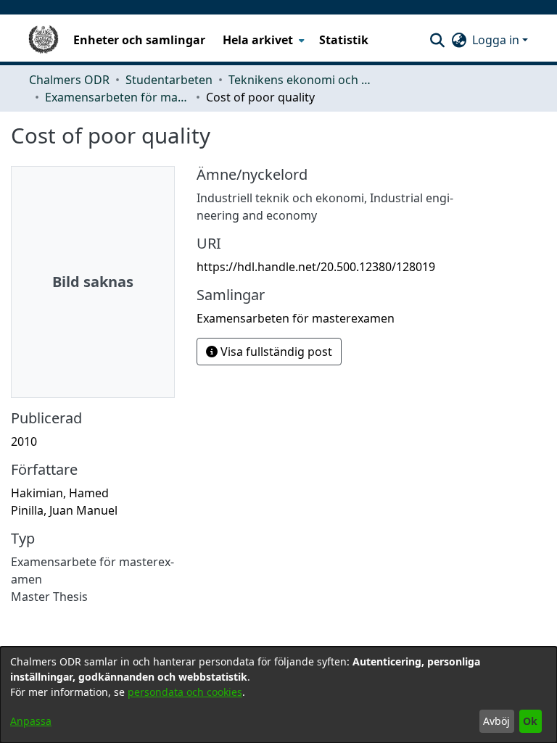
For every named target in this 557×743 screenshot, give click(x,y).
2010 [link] (24, 441)
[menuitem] (262, 39)
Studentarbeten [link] (169, 80)
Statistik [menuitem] (343, 40)
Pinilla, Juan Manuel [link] (64, 510)
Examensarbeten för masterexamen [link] (117, 97)
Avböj (496, 721)
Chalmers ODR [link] (69, 80)
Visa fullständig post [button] (275, 352)
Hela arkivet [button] (258, 40)
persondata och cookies (185, 692)
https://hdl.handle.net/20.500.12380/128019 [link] (316, 267)
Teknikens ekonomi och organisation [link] (301, 80)
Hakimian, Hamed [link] (60, 493)
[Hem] (43, 39)
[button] (437, 40)
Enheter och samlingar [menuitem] (139, 40)
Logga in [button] (497, 40)
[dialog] (278, 695)
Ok (530, 721)
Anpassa (30, 721)
